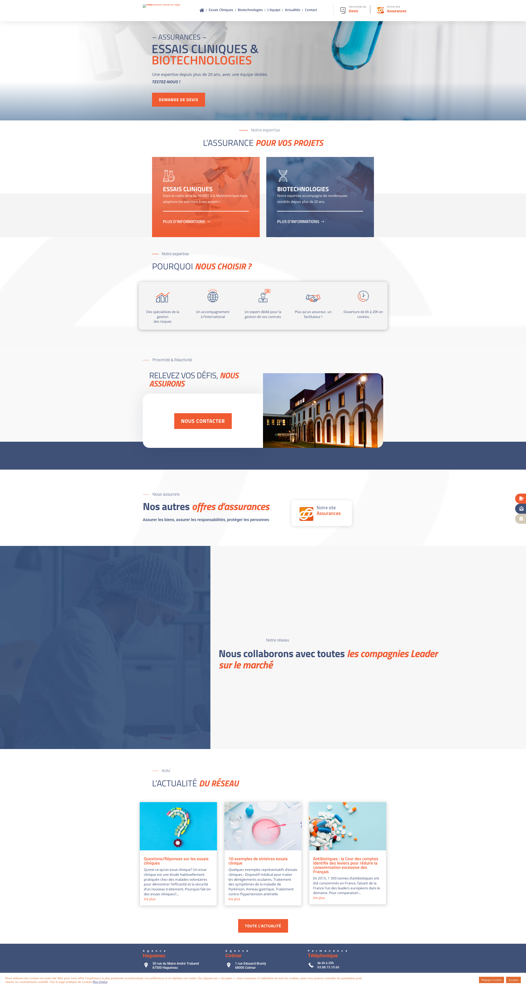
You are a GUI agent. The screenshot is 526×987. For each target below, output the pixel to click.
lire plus (150, 899)
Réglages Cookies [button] (491, 979)
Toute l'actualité (263, 926)
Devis (353, 11)
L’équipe (273, 10)
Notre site (393, 7)
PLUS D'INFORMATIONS (184, 221)
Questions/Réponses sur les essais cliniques (176, 860)
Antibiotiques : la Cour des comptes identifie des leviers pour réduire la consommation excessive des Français (345, 865)
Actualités (292, 10)
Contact (311, 10)
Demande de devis (178, 99)
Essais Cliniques (221, 10)
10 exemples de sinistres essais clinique (258, 860)
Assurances (396, 11)
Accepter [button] (513, 979)
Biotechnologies (250, 10)
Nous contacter (203, 421)
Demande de (357, 7)
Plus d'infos (100, 982)
